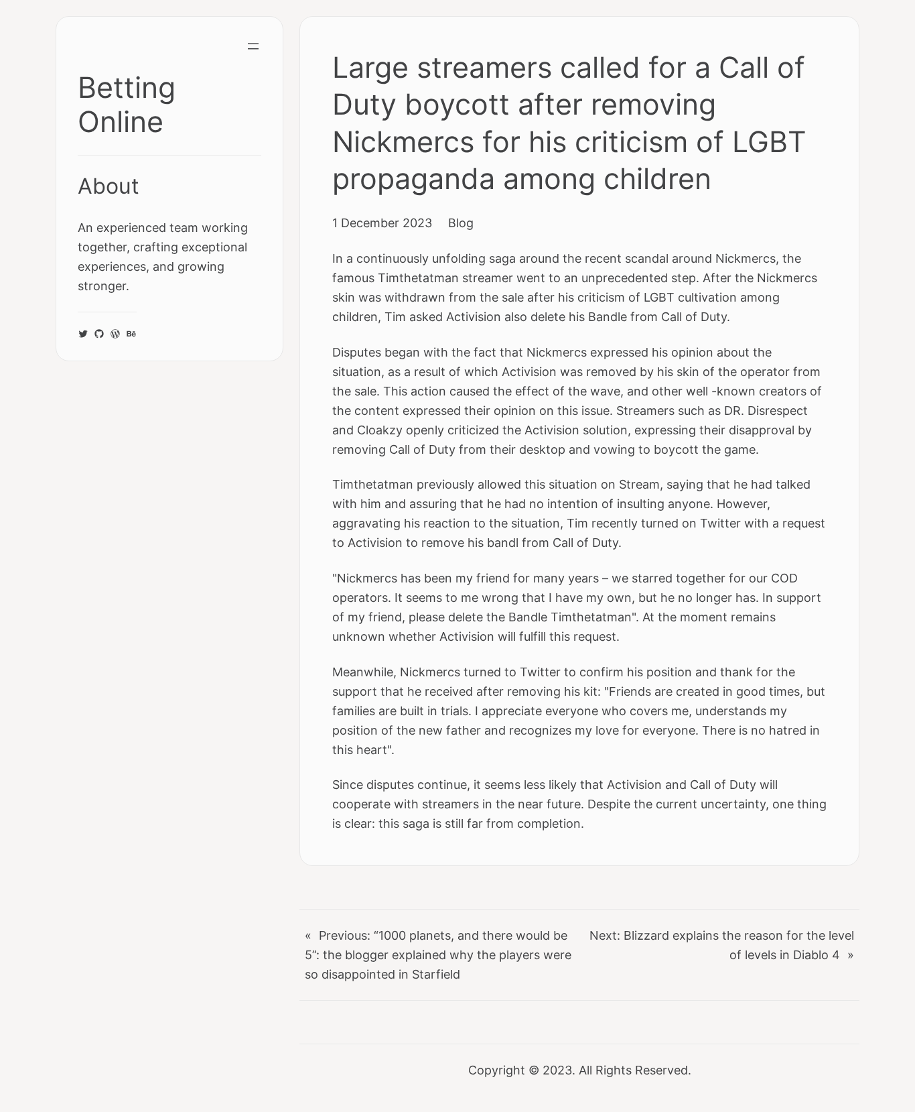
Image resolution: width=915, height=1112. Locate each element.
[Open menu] (253, 46)
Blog (461, 222)
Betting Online (126, 104)
